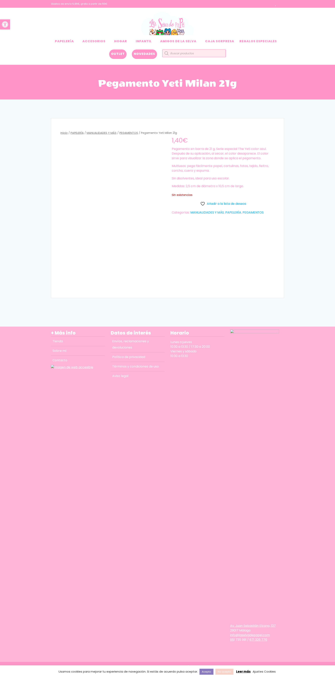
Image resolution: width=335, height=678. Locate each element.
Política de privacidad (128, 357)
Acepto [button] (206, 672)
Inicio (64, 133)
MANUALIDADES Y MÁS (102, 133)
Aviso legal (120, 376)
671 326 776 (258, 639)
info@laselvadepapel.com (250, 635)
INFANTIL (144, 41)
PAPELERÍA (64, 41)
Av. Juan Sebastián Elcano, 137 (253, 626)
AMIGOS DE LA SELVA (178, 41)
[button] (5, 24)
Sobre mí (59, 351)
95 (232, 639)
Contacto (60, 360)
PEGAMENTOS (128, 133)
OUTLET (118, 54)
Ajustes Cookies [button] (264, 671)
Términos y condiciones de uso (135, 366)
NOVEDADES (144, 54)
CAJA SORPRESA (219, 41)
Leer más (243, 671)
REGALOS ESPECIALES (258, 41)
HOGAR (120, 41)
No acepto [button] (224, 672)
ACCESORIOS (93, 41)
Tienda (58, 341)
